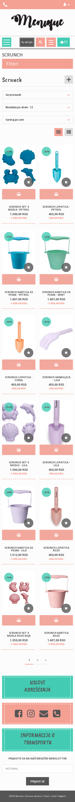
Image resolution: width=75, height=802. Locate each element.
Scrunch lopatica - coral (18, 378)
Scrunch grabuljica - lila (56, 378)
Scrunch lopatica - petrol (56, 208)
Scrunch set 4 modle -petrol (18, 208)
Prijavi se (37, 781)
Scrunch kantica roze (56, 634)
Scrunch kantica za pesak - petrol (19, 293)
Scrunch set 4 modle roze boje (19, 634)
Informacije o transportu (38, 738)
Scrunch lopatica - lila (56, 464)
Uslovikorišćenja (37, 686)
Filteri (12, 64)
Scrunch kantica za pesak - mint (56, 293)
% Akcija (26, 42)
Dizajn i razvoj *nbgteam (55, 796)
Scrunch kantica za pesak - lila (19, 549)
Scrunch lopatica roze (56, 549)
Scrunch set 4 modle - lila (19, 464)
